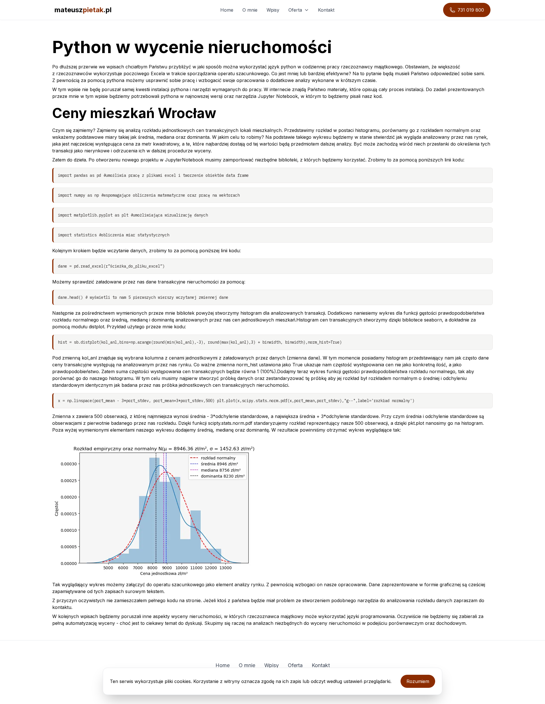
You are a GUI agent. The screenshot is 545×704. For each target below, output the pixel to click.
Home (226, 10)
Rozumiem (417, 681)
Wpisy (273, 10)
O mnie (249, 10)
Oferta (295, 10)
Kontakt (326, 10)
